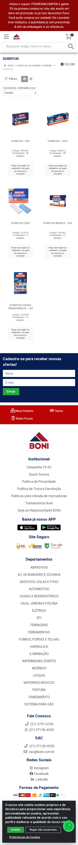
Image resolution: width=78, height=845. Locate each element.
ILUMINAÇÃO (39, 654)
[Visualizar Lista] (31, 79)
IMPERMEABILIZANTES (39, 661)
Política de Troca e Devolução (39, 489)
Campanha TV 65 (39, 467)
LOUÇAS (39, 675)
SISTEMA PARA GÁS (39, 704)
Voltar (69, 64)
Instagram (41, 768)
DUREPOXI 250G (20, 223)
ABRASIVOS (39, 567)
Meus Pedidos (24, 410)
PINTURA (39, 690)
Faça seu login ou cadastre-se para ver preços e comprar (20, 169)
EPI (39, 618)
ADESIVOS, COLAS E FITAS (39, 582)
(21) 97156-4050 (41, 730)
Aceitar (15, 829)
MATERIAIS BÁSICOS (39, 683)
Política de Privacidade (39, 482)
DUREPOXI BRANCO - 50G (57, 223)
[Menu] (6, 36)
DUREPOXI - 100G (58, 140)
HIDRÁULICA (39, 647)
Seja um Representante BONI (39, 510)
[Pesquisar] (71, 46)
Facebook (41, 774)
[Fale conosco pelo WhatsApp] (68, 826)
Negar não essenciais (43, 829)
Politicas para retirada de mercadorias (39, 496)
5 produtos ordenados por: (19, 88)
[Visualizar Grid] (24, 79)
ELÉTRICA (39, 611)
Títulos (58, 410)
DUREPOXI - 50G (20, 140)
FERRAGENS (39, 625)
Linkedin (41, 779)
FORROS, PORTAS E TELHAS (39, 639)
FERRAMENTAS (39, 632)
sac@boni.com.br (41, 752)
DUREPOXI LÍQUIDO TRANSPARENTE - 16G (20, 307)
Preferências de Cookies (24, 837)
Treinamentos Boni (39, 503)
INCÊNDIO (39, 668)
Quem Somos (39, 474)
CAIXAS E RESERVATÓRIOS (39, 596)
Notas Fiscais (24, 418)
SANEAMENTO (39, 697)
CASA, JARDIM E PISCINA (39, 603)
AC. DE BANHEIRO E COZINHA (39, 575)
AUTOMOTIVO (39, 589)
